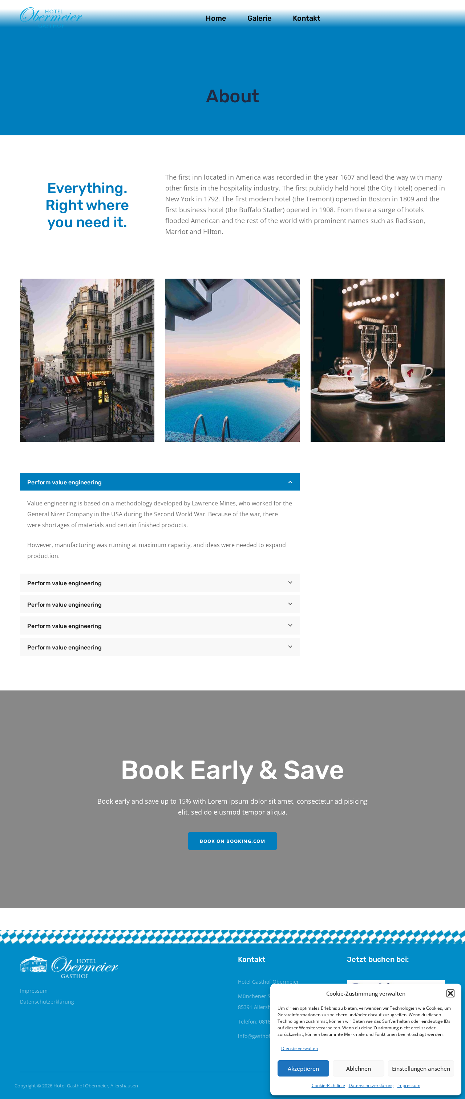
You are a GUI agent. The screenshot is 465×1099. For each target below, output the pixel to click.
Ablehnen (358, 1068)
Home (216, 18)
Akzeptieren (303, 1068)
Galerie (259, 18)
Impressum (408, 1085)
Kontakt (306, 18)
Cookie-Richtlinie (328, 1085)
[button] (450, 993)
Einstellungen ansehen (421, 1068)
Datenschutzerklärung (371, 1085)
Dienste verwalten (299, 1048)
